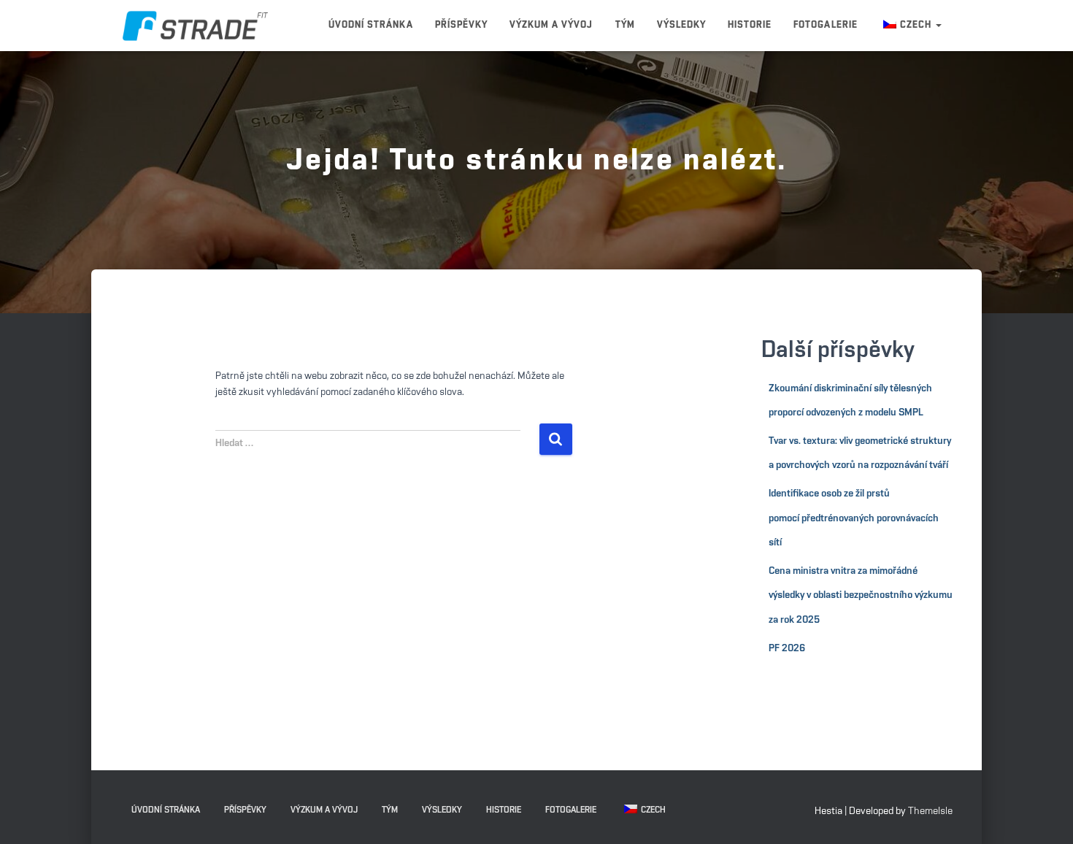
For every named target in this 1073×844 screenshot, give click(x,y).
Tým (625, 25)
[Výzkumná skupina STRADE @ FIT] (195, 25)
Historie (750, 25)
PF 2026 (787, 648)
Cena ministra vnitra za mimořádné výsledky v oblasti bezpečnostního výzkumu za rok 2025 (861, 595)
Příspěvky (461, 25)
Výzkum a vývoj (551, 25)
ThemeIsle (930, 811)
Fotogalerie (825, 25)
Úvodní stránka (370, 25)
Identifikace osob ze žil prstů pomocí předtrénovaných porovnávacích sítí (854, 518)
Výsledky (681, 25)
